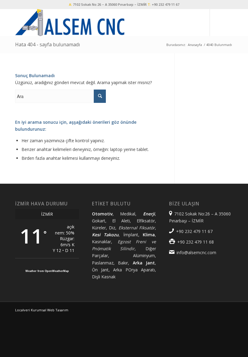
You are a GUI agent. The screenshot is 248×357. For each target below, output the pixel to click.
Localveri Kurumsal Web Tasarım (41, 310)
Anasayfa (195, 44)
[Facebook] (219, 22)
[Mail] (228, 22)
